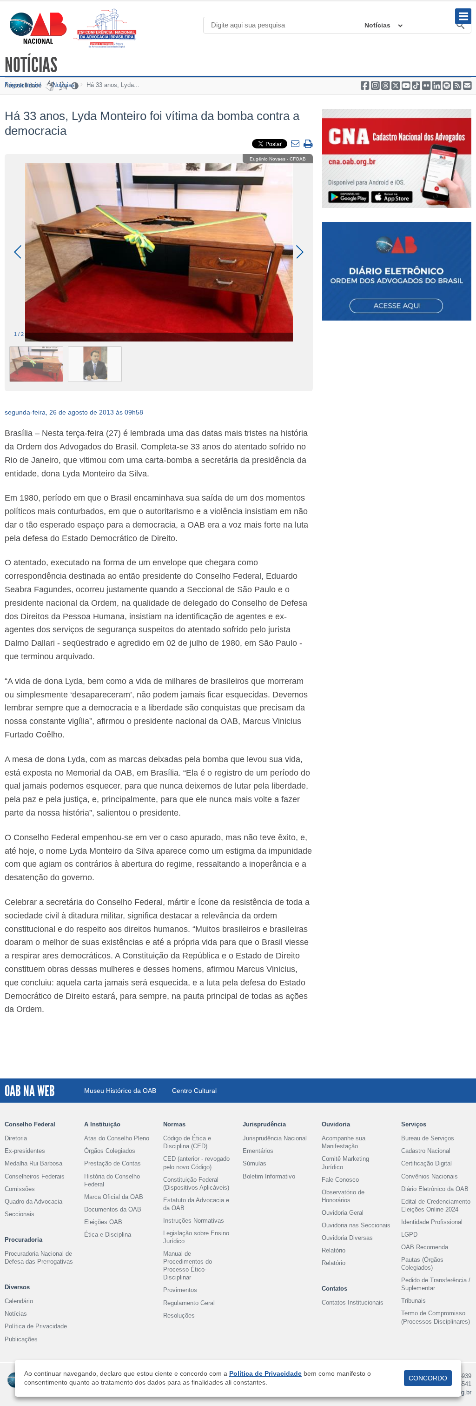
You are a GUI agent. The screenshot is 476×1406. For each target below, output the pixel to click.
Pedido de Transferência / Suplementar (435, 1284)
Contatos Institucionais (352, 1302)
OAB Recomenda (424, 1247)
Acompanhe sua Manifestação (343, 1142)
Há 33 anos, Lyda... (112, 84)
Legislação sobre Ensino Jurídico (196, 1237)
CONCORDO (428, 1378)
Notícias (377, 25)
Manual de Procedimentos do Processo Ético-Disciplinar (187, 1265)
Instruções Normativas (193, 1220)
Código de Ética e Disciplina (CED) (187, 1142)
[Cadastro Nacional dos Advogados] (396, 158)
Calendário (19, 1301)
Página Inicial (23, 84)
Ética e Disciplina (107, 1234)
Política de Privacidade (36, 1326)
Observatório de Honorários (343, 1196)
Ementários (258, 1150)
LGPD (409, 1234)
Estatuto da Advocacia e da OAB (196, 1204)
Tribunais (413, 1300)
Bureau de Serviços (427, 1138)
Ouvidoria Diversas (347, 1237)
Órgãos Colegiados (109, 1150)
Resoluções (179, 1315)
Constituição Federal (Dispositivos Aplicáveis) (196, 1183)
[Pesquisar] (461, 25)
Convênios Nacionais (429, 1176)
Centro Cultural (194, 1090)
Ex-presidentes (25, 1150)
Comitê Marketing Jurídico (345, 1162)
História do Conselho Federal (112, 1180)
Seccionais (19, 1214)
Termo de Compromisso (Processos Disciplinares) (435, 1317)
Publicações (21, 1339)
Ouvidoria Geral (343, 1212)
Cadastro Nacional (425, 1150)
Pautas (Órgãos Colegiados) (422, 1263)
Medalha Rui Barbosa (33, 1163)
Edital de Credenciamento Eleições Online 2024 (435, 1205)
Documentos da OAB (112, 1209)
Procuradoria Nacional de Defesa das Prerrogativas (39, 1257)
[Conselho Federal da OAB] (38, 28)
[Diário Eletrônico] (396, 271)
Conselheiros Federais (35, 1176)
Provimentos (180, 1289)
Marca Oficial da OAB (113, 1196)
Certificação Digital (426, 1163)
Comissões (20, 1188)
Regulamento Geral (189, 1302)
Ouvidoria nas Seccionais (356, 1225)
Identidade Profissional (432, 1222)
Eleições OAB (103, 1222)
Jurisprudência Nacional (275, 1138)
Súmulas (254, 1163)
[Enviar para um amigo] (296, 144)
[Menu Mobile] (463, 16)
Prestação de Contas (112, 1163)
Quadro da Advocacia (33, 1201)
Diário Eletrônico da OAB (435, 1188)
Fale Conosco (340, 1179)
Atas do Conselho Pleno (116, 1138)
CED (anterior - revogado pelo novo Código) (196, 1162)
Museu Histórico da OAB (120, 1090)
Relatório (333, 1250)
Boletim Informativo (269, 1176)
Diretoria (16, 1138)
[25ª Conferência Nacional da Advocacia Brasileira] (106, 28)
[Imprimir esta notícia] (308, 144)
